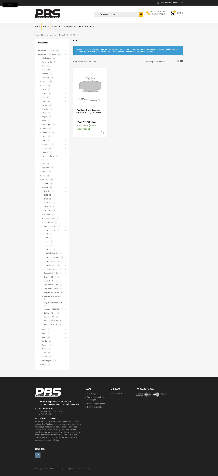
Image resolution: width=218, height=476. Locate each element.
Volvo (44, 364)
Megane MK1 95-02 (51, 293)
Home (37, 26)
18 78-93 (47, 195)
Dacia (44, 89)
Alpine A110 (48, 222)
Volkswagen (46, 361)
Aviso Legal (91, 393)
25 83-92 (47, 211)
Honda (44, 105)
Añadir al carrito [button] (102, 132)
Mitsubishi (46, 168)
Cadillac (45, 74)
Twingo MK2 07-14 (51, 325)
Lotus (44, 140)
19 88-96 (47, 199)
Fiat (43, 97)
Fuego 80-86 (49, 281)
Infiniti (44, 113)
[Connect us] (37, 455)
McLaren (45, 152)
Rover (44, 329)
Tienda (46, 26)
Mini (43, 164)
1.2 (47, 238)
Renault (62, 35)
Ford (43, 101)
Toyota (44, 357)
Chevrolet (45, 78)
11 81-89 (47, 191)
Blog (80, 26)
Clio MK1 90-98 (72, 35)
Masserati (45, 144)
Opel (43, 175)
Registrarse (178, 3)
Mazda (44, 148)
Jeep (44, 121)
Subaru (44, 345)
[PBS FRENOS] (47, 17)
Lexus (44, 136)
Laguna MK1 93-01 (51, 285)
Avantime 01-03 (50, 226)
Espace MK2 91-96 (51, 273)
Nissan (44, 172)
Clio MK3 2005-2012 (51, 261)
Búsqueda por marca (46, 50)
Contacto (89, 26)
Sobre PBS (57, 26)
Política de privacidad (96, 403)
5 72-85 (47, 215)
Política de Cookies (95, 407)
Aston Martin (47, 62)
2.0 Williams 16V (52, 253)
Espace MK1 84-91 (51, 269)
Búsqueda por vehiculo (49, 35)
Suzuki (44, 349)
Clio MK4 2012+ (50, 265)
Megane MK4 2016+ (51, 309)
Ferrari (44, 93)
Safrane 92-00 (50, 313)
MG (43, 160)
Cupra (44, 85)
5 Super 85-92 (49, 218)
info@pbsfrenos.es (47, 418)
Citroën (45, 81)
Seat (43, 337)
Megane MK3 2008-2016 (53, 303)
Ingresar (168, 3)
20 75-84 (47, 203)
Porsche (45, 183)
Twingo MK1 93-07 (51, 321)
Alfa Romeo (46, 58)
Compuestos (70, 26)
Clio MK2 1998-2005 (51, 257)
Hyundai (45, 109)
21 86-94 (47, 207)
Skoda (44, 341)
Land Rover (46, 132)
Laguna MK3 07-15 (51, 289)
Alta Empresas (117, 393)
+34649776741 (157, 14)
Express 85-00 (50, 277)
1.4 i (47, 242)
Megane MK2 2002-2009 (53, 297)
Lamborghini (46, 125)
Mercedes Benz (48, 156)
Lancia (44, 128)
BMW (43, 70)
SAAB (44, 333)
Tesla (44, 353)
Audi (43, 66)
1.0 (77, 107)
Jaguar (44, 117)
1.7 (47, 245)
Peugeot (45, 179)
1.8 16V (49, 249)
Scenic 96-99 (49, 317)
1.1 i (47, 234)
